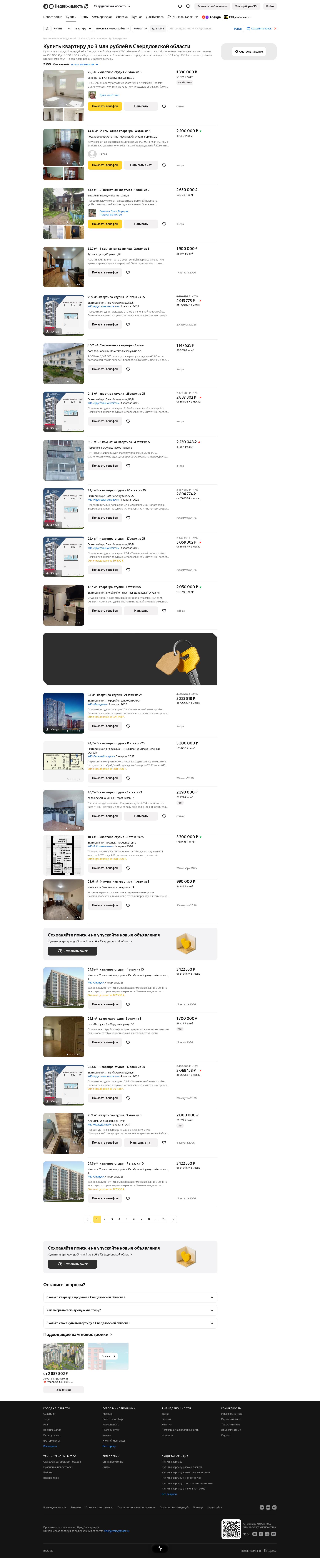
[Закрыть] (275, 28)
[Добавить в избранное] (164, 106)
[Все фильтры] (47, 28)
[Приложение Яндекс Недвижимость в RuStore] (273, 1533)
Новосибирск (111, 1424)
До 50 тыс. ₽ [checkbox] (84, 665)
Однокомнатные (231, 1419)
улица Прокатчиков (118, 447)
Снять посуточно (113, 1461)
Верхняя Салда (52, 1429)
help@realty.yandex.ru (116, 1530)
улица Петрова (117, 195)
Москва (107, 1413)
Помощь (198, 1507)
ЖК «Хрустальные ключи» (103, 306)
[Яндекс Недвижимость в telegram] (274, 1507)
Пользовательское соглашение (136, 1507)
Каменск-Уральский (100, 975)
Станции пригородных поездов (62, 1461)
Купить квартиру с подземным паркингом (187, 1483)
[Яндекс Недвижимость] (66, 6)
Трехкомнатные (230, 1424)
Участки (166, 1424)
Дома (165, 1413)
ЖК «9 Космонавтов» (101, 846)
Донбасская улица (145, 592)
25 (163, 1219)
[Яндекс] (270, 1550)
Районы (48, 1472)
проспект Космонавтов (120, 842)
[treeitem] (53, 17)
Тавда (46, 1419)
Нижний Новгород (114, 1440)
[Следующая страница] (173, 1219)
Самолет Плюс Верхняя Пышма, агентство (114, 213)
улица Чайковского (156, 975)
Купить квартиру (172, 1461)
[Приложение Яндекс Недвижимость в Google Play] (261, 1533)
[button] (188, 6)
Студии (225, 1435)
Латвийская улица (116, 302)
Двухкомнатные (231, 1429)
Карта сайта (214, 1507)
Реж (46, 1424)
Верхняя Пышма (97, 195)
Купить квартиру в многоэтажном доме (186, 1472)
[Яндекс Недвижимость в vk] (262, 1507)
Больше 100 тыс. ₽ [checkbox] (64, 675)
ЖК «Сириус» (96, 982)
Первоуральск (96, 447)
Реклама (76, 1507)
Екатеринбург (96, 302)
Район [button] (238, 28)
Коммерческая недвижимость (180, 1429)
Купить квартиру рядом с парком (182, 1467)
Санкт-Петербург (113, 1419)
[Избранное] (180, 6)
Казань (107, 1435)
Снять (106, 1467)
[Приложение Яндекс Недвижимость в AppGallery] (267, 1533)
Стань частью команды (99, 1507)
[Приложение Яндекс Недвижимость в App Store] (254, 1533)
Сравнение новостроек (57, 1467)
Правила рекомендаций (174, 1507)
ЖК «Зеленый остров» (101, 756)
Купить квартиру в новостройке (181, 1477)
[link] (270, 6)
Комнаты (167, 1435)
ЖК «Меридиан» (97, 704)
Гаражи (166, 1419)
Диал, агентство (109, 95)
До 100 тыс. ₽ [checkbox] (133, 665)
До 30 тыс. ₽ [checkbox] (59, 665)
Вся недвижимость (54, 1507)
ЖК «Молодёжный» (99, 1124)
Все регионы (51, 1477)
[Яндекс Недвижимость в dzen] (268, 1507)
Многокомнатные (231, 1413)
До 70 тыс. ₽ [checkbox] (108, 665)
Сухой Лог (49, 1413)
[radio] (104, 1219)
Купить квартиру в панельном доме (183, 1488)
